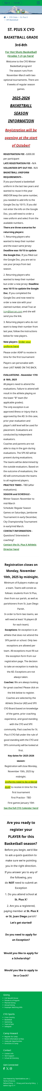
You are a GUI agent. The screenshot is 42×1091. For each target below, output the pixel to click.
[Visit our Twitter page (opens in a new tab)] (8, 1068)
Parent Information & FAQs (14, 1039)
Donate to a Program (12, 1000)
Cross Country (10, 1017)
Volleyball (8, 1026)
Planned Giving (10, 1003)
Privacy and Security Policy (26, 1083)
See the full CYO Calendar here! (21, 808)
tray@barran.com (12, 311)
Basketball (8, 1020)
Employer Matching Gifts (13, 1007)
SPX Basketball (12, 20)
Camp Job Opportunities (13, 1041)
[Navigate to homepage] (5, 17)
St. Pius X (24, 17)
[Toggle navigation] (38, 2)
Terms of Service (9, 1081)
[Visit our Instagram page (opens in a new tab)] (11, 1068)
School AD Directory (12, 1058)
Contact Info (9, 1053)
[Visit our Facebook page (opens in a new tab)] (4, 1068)
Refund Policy (8, 1083)
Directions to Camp (11, 1043)
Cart (17, 3)
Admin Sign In (9, 1085)
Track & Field (9, 1024)
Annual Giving (10, 1005)
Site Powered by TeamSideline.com (15, 1079)
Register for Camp (11, 1037)
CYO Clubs (13, 17)
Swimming (8, 1022)
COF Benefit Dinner (11, 998)
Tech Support (9, 1056)
